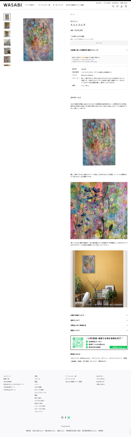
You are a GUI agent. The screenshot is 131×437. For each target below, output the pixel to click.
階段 (36, 395)
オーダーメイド (70, 379)
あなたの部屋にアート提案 (74, 382)
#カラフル (93, 361)
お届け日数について (77, 315)
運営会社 (28, 430)
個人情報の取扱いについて (89, 430)
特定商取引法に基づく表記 (73, 430)
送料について (75, 320)
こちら (95, 61)
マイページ (7, 376)
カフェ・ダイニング (40, 392)
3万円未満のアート (9, 387)
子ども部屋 (38, 387)
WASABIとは (115, 3)
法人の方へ (99, 3)
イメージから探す (40, 406)
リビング (37, 379)
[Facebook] (65, 417)
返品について (75, 330)
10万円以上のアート (10, 390)
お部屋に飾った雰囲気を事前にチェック (84, 50)
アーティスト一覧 (71, 376)
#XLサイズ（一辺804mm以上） (81, 358)
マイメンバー (39, 411)
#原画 (125, 358)
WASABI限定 (7, 382)
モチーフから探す (40, 409)
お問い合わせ (123, 3)
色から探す (38, 398)
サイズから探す (39, 401)
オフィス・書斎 (39, 390)
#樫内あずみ (102, 361)
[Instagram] (62, 417)
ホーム (72, 14)
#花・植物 (86, 361)
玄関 (36, 376)
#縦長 (79, 361)
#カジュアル (96, 358)
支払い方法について (38, 430)
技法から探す (39, 403)
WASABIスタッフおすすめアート (14, 384)
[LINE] (69, 417)
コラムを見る (107, 3)
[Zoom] (38, 39)
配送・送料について (50, 430)
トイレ (37, 384)
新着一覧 (6, 379)
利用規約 (100, 430)
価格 (71, 30)
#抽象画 (73, 361)
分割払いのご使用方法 (78, 325)
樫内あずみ (74, 21)
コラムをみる (101, 379)
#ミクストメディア (115, 358)
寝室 (36, 382)
